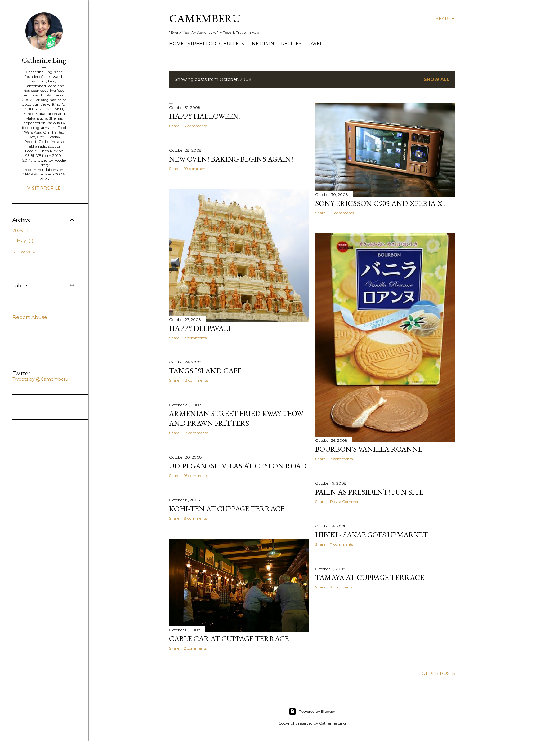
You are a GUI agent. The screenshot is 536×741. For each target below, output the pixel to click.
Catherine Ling (44, 60)
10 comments (196, 168)
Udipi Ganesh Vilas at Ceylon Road (237, 466)
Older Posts (438, 673)
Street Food (203, 44)
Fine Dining (263, 44)
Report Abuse (29, 317)
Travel (314, 44)
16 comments (342, 213)
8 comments (195, 518)
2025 (20, 230)
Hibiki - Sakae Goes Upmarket (371, 534)
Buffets (233, 44)
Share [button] (174, 125)
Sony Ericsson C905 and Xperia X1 (380, 203)
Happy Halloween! (205, 116)
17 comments (196, 432)
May (24, 240)
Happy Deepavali (199, 328)
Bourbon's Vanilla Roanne (368, 449)
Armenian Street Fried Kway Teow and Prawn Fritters (236, 418)
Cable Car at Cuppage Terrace (229, 638)
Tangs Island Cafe (205, 370)
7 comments (341, 458)
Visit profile (44, 188)
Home (176, 44)
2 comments (195, 337)
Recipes (291, 44)
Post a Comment (345, 501)
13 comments (196, 380)
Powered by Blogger (317, 711)
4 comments (195, 125)
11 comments (341, 544)
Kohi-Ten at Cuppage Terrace (226, 508)
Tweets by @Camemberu (40, 379)
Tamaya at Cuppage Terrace (369, 577)
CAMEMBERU (205, 18)
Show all (436, 79)
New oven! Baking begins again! (231, 159)
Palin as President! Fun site (369, 492)
